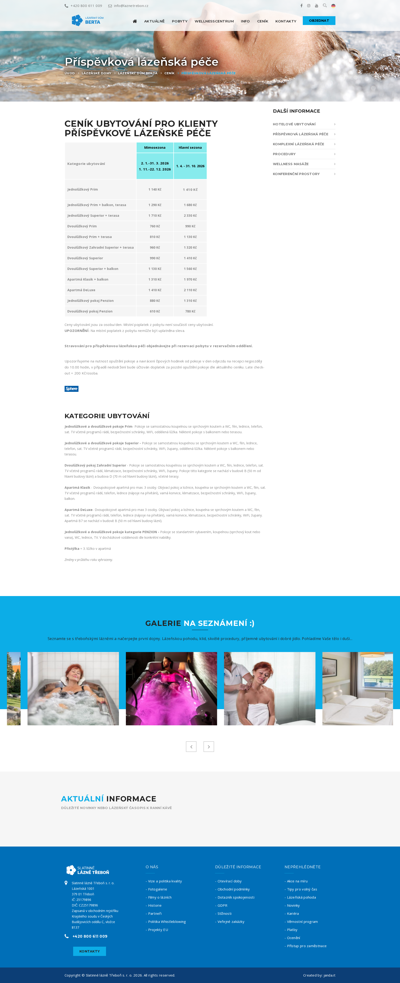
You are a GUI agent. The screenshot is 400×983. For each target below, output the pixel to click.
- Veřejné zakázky (229, 921)
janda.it (329, 975)
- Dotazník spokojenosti (234, 897)
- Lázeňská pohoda (300, 897)
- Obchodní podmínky (232, 889)
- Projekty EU (157, 929)
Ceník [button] (262, 21)
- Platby (290, 929)
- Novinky (292, 905)
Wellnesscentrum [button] (214, 21)
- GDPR (221, 905)
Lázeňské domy (96, 73)
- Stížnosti (223, 913)
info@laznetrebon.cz (131, 5)
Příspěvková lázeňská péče (208, 73)
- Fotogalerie (156, 889)
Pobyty (180, 21)
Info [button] (245, 21)
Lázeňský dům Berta (138, 73)
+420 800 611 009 (86, 5)
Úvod (70, 73)
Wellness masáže (291, 164)
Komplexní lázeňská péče (298, 144)
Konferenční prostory (296, 174)
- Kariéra (291, 913)
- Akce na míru (296, 881)
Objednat (319, 21)
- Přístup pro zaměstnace (305, 945)
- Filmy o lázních (159, 897)
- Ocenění (292, 937)
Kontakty (286, 21)
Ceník (169, 73)
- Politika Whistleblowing (166, 921)
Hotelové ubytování (294, 124)
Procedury (284, 154)
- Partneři (154, 913)
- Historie (154, 905)
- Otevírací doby (228, 881)
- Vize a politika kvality (164, 881)
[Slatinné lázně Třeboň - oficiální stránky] (135, 21)
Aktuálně (154, 21)
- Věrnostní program (301, 921)
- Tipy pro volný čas (300, 889)
